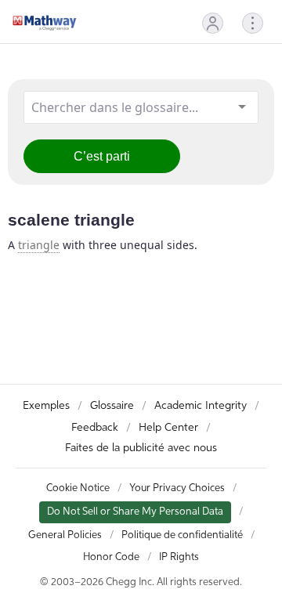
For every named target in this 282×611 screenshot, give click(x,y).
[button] (212, 23)
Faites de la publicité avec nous (141, 448)
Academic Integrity (200, 405)
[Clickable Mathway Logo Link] (45, 23)
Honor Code (111, 557)
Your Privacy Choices (177, 488)
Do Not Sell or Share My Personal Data (135, 512)
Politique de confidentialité (182, 535)
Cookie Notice (78, 488)
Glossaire (112, 405)
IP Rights (179, 557)
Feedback (94, 427)
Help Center (168, 427)
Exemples (46, 405)
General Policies (65, 535)
